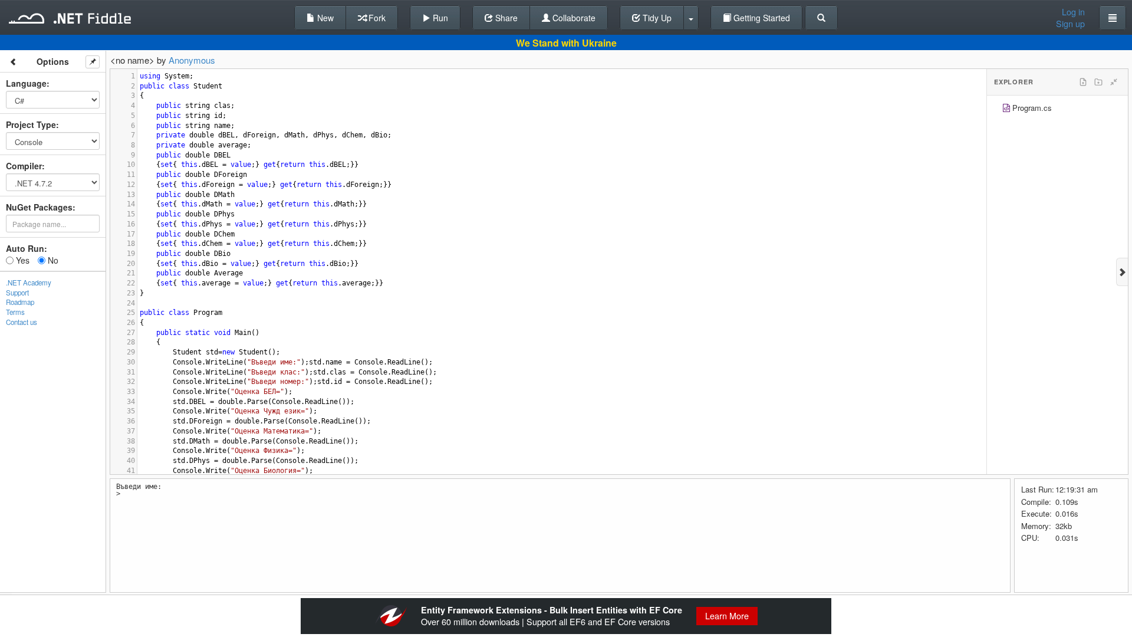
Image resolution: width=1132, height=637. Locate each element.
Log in (1073, 12)
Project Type (31, 124)
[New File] (1083, 82)
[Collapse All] (1114, 82)
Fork (376, 18)
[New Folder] (1098, 82)
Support (17, 292)
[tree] (1057, 109)
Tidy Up (656, 18)
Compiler (24, 166)
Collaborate (572, 18)
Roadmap (20, 302)
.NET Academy (28, 282)
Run (439, 18)
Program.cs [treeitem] (1032, 107)
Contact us (21, 322)
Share (505, 18)
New (324, 18)
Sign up (1070, 23)
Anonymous (192, 60)
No (51, 260)
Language (26, 83)
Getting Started (760, 18)
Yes (21, 260)
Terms (15, 312)
